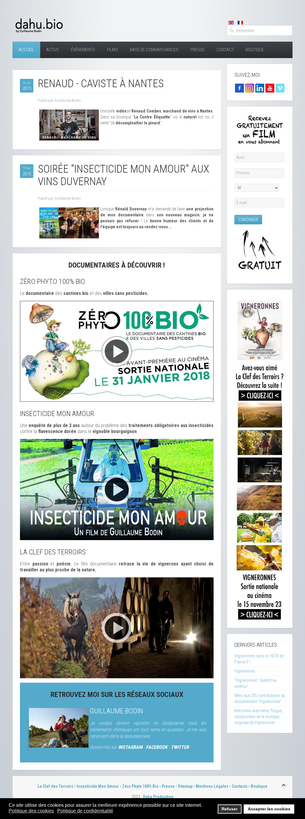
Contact (225, 49)
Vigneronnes (244, 671)
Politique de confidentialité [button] (85, 810)
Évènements (83, 49)
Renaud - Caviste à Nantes (101, 83)
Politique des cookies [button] (31, 810)
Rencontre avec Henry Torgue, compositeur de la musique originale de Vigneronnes (258, 716)
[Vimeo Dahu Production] (280, 87)
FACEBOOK (156, 747)
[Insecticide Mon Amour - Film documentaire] (117, 489)
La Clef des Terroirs (55, 786)
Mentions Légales (212, 786)
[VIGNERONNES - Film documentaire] (259, 458)
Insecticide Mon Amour (98, 786)
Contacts (240, 786)
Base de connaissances (154, 49)
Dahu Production (158, 796)
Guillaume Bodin (116, 711)
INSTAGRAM (130, 747)
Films (112, 49)
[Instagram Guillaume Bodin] (250, 87)
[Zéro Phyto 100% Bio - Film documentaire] (117, 350)
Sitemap (185, 786)
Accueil (26, 49)
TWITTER (180, 747)
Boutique (255, 49)
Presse (197, 49)
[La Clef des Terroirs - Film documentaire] (117, 627)
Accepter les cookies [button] (269, 809)
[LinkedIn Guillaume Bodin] (260, 87)
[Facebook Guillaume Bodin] (239, 87)
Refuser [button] (229, 809)
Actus (52, 49)
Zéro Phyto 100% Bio (140, 786)
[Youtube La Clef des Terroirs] (270, 87)
